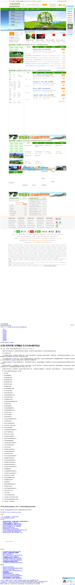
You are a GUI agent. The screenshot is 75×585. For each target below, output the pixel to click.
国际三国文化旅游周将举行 (8, 566)
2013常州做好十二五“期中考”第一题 (11, 516)
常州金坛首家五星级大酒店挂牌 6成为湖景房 (12, 525)
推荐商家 (5, 339)
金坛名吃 (5, 331)
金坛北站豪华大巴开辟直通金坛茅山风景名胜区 (12, 562)
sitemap (28, 580)
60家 (10, 327)
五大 (15, 327)
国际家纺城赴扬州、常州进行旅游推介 (11, 528)
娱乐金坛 (5, 337)
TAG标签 (24, 580)
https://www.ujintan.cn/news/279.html (14, 512)
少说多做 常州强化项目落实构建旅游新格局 (12, 531)
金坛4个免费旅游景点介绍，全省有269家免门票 (12, 555)
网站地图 (32, 580)
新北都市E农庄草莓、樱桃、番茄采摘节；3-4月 (12, 532)
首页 (4, 329)
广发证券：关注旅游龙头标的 (9, 569)
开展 (20, 327)
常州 (8, 327)
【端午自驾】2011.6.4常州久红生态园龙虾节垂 (12, 560)
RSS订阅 (36, 580)
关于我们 (2, 580)
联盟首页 (7, 342)
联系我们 (5, 340)
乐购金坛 (5, 336)
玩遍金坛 (5, 335)
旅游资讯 (5, 330)
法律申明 (15, 580)
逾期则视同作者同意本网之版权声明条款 (11, 576)
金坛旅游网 (2, 582)
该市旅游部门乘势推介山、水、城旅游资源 (12, 526)
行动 (26, 327)
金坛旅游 (13, 359)
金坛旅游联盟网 (8, 509)
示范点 (17, 327)
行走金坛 (5, 334)
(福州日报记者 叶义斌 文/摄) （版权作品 (11, 574)
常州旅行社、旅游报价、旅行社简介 (10, 522)
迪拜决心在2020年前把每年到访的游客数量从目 (12, 575)
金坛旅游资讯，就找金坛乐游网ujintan (10, 556)
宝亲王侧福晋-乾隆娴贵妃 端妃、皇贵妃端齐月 (12, 558)
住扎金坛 (5, 332)
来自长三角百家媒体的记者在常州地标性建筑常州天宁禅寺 (15, 529)
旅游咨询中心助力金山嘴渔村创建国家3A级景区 (13, 568)
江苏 (12, 327)
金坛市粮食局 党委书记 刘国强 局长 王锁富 (12, 551)
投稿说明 (20, 580)
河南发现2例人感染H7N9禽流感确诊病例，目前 (12, 570)
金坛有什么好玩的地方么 (8, 553)
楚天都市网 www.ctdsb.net (9, 517)
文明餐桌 (23, 327)
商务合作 (11, 580)
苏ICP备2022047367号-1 (43, 581)
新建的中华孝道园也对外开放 (9, 527)
